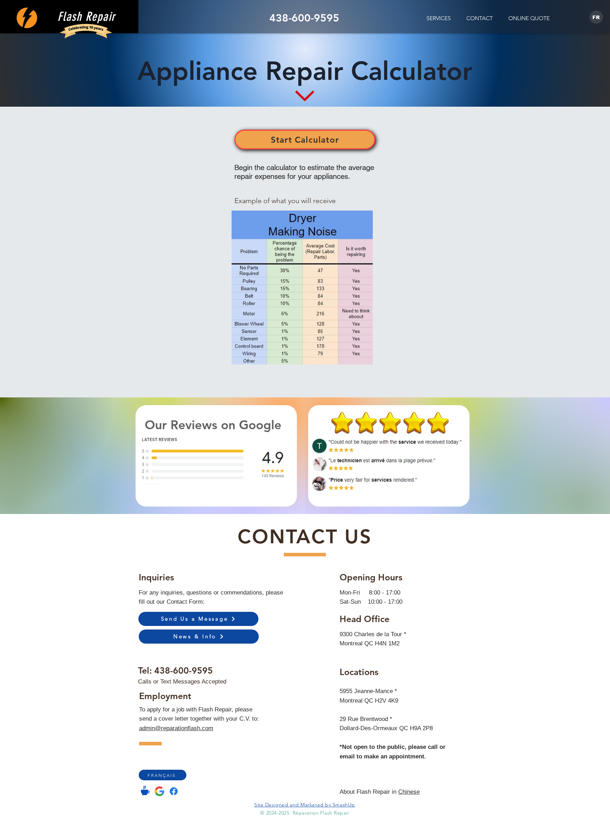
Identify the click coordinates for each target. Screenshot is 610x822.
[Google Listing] (159, 791)
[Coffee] (145, 790)
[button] (439, 18)
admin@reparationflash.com (176, 728)
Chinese (409, 791)
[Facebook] (173, 791)
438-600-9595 (183, 670)
